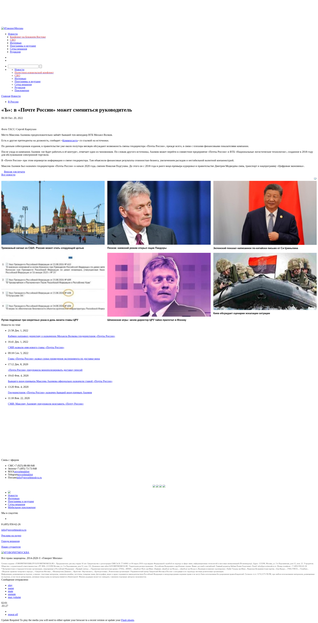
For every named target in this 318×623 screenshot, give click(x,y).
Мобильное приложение (22, 507)
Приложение (22, 90)
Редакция (15, 51)
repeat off (13, 614)
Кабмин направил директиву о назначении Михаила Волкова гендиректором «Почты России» (61, 336)
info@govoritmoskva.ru (29, 477)
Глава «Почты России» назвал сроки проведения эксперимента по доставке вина (54, 358)
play (10, 585)
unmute (12, 594)
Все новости (8, 174)
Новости (13, 33)
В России (13, 101)
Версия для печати (14, 171)
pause (11, 588)
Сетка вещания (18, 48)
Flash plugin (127, 620)
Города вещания (10, 541)
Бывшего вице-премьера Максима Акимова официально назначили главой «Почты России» (60, 381)
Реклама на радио (11, 535)
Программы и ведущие (23, 45)
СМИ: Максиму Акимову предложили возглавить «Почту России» (46, 403)
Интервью (16, 42)
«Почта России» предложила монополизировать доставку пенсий (45, 370)
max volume (14, 597)
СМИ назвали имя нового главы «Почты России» (36, 347)
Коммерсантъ (70, 140)
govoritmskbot (21, 471)
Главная (5, 96)
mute (10, 591)
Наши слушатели (11, 546)
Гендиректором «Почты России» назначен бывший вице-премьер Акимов (50, 392)
